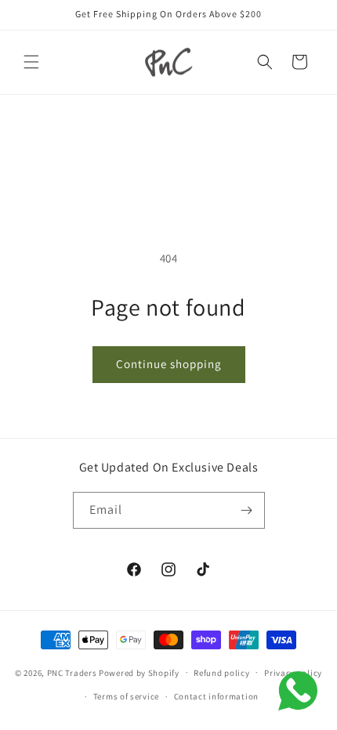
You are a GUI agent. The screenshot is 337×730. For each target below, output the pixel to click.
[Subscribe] (247, 510)
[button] (31, 62)
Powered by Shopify (139, 672)
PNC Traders (72, 672)
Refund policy (221, 672)
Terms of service (126, 696)
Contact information (216, 696)
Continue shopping (169, 363)
